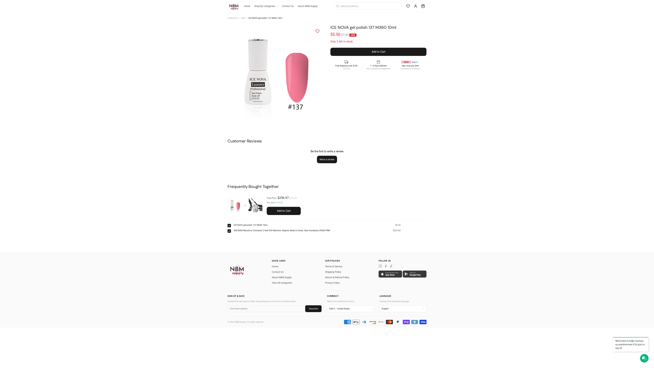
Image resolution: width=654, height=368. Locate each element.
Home (247, 6)
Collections (233, 18)
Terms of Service (333, 266)
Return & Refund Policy (337, 277)
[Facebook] (385, 266)
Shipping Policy (333, 272)
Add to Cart (284, 210)
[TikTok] (391, 266)
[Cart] (423, 6)
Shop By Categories (264, 6)
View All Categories (282, 282)
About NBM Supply (308, 6)
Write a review (327, 159)
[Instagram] (380, 266)
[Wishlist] (408, 6)
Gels (243, 18)
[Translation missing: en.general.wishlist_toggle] (317, 31)
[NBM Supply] (238, 269)
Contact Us (288, 6)
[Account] (415, 6)
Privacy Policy (332, 282)
